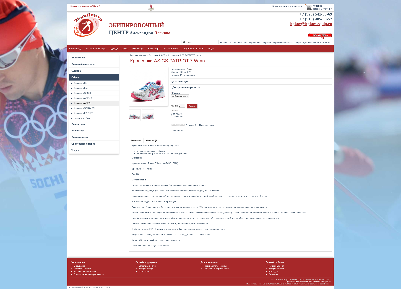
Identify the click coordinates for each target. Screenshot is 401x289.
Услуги (210, 48)
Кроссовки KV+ (81, 88)
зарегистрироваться (292, 6)
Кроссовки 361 (81, 83)
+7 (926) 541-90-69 (315, 14)
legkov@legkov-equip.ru (311, 23)
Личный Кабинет (276, 266)
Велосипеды (75, 48)
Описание (136, 140)
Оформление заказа (282, 42)
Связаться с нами (147, 266)
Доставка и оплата (312, 42)
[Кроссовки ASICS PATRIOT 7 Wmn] (148, 103)
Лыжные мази (171, 48)
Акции (298, 42)
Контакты (327, 42)
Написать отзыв (206, 125)
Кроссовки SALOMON (84, 108)
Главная (224, 42)
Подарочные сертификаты (216, 269)
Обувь (125, 48)
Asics (189, 69)
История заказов (276, 269)
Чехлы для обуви (82, 118)
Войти (275, 6)
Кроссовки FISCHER (83, 113)
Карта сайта (144, 271)
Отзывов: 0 (191, 125)
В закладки (176, 114)
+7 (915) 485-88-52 (315, 19)
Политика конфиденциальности (89, 274)
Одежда (114, 48)
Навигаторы (154, 48)
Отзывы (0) (151, 140)
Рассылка (273, 274)
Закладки (273, 271)
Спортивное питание (192, 48)
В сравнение (177, 116)
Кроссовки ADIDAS (83, 98)
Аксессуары (138, 48)
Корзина (267, 42)
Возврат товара (146, 269)
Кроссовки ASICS (82, 103)
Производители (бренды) (215, 266)
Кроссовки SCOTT (82, 93)
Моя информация (252, 42)
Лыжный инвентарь (96, 48)
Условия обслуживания (85, 271)
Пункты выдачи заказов (297, 282)
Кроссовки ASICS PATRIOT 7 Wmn (184, 55)
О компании (236, 42)
